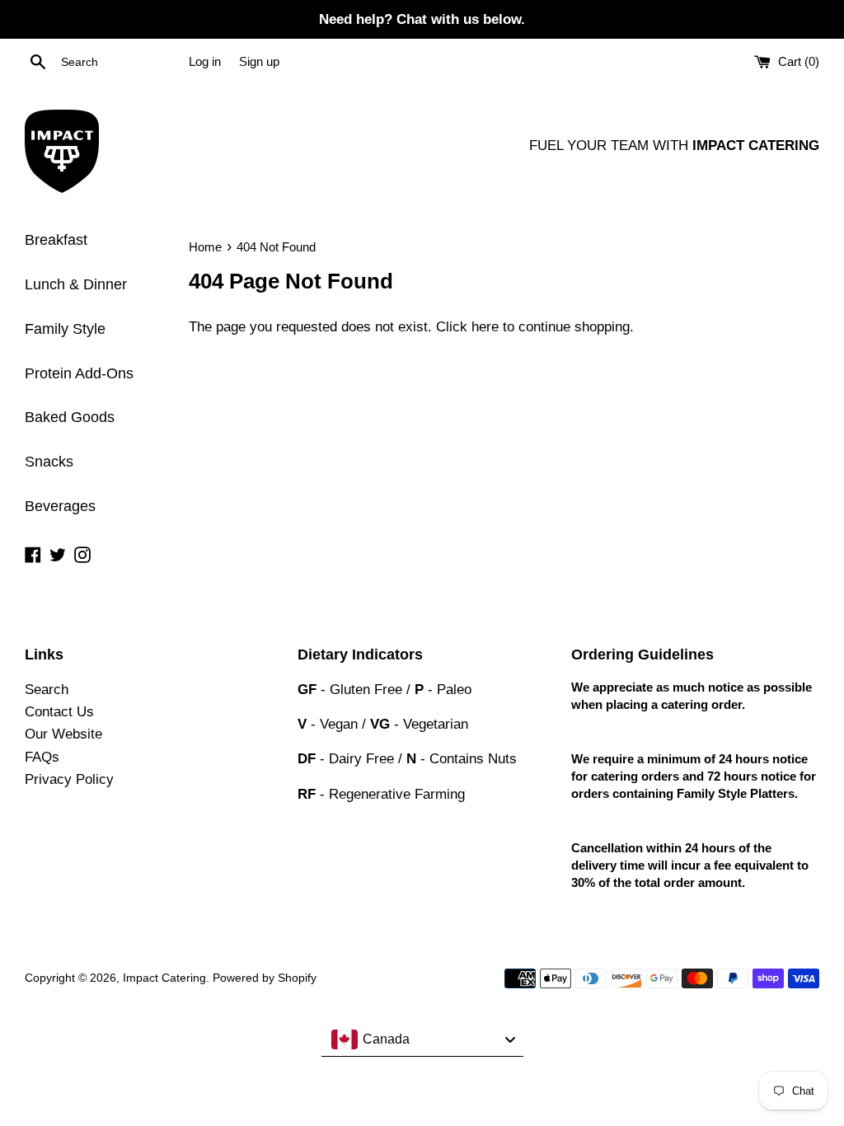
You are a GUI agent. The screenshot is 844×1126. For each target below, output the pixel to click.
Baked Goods (70, 417)
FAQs (42, 757)
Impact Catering (164, 978)
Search (46, 689)
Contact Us (59, 712)
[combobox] (422, 1040)
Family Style (65, 329)
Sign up (259, 61)
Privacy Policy (69, 779)
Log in (205, 61)
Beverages (60, 506)
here (485, 327)
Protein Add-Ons (79, 373)
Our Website (63, 734)
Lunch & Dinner (76, 284)
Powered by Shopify (264, 978)
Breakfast (56, 240)
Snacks (49, 461)
